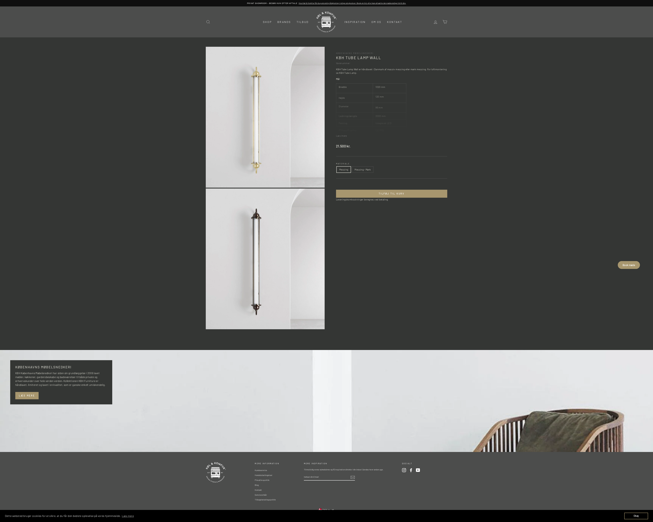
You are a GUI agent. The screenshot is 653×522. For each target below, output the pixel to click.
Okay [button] (636, 515)
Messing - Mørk (363, 169)
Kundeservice (261, 470)
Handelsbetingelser (263, 475)
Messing (343, 169)
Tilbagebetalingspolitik (265, 499)
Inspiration (355, 21)
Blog (257, 485)
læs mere (27, 395)
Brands (284, 21)
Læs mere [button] (128, 515)
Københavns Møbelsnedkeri (355, 53)
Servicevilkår (261, 495)
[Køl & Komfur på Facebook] (411, 470)
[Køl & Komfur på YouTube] (418, 470)
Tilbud (303, 21)
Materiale (343, 163)
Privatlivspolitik (262, 480)
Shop (267, 21)
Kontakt (394, 21)
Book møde (629, 265)
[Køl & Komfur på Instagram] (404, 470)
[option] (326, 3)
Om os (376, 21)
